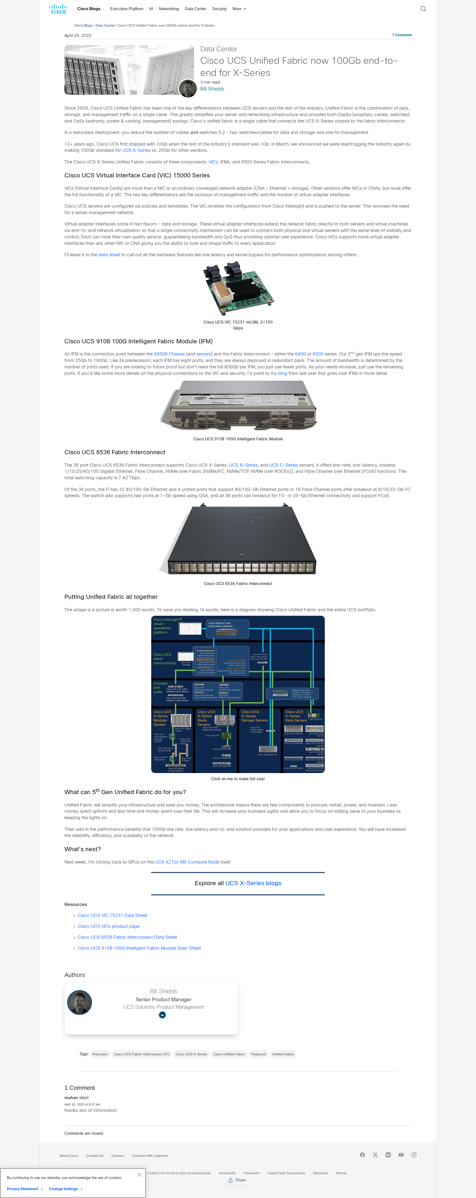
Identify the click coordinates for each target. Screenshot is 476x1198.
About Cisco (69, 1156)
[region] (73, 1183)
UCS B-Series (243, 465)
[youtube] (401, 1154)
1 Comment (402, 35)
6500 (318, 354)
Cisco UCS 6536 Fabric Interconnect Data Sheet (127, 938)
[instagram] (414, 1154)
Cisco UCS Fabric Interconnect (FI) (141, 1054)
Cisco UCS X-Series (191, 1054)
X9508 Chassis (169, 354)
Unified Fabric (283, 1054)
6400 (300, 354)
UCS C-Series (283, 465)
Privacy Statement (22, 1189)
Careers (118, 1156)
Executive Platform (126, 9)
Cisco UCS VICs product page (109, 927)
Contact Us (95, 1156)
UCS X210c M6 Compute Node (187, 862)
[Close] (139, 1174)
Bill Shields (212, 89)
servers (203, 354)
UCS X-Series (136, 151)
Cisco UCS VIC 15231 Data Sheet (112, 916)
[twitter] (375, 1154)
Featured (258, 1054)
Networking (169, 9)
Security (219, 9)
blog (282, 374)
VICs (213, 162)
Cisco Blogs (88, 9)
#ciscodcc (100, 1054)
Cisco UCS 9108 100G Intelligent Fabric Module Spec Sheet (139, 948)
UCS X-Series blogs (253, 883)
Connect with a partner (150, 1156)
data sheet (109, 255)
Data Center (195, 9)
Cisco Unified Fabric (229, 1054)
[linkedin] (388, 1154)
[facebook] (362, 1154)
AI (151, 9)
